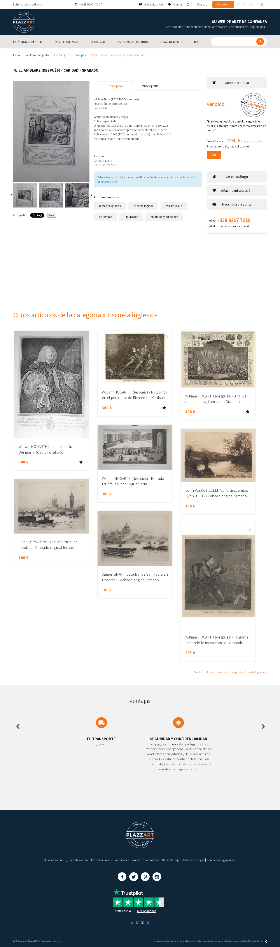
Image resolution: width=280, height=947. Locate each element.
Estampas (79, 55)
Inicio (16, 55)
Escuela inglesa (143, 206)
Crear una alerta (237, 82)
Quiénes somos (53, 860)
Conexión (223, 4)
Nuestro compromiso (145, 860)
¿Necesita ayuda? (77, 860)
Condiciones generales (221, 860)
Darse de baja (170, 860)
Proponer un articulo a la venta (110, 860)
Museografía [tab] (150, 86)
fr (238, 4)
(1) (133, 922)
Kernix (260, 941)
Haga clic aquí (163, 177)
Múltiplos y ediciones (164, 217)
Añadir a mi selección (236, 190)
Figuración (131, 217)
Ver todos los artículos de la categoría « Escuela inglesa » (230, 672)
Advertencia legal (193, 860)
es (262, 4)
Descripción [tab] (115, 86)
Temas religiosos (110, 206)
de (251, 4)
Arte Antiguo (60, 55)
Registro (202, 4)
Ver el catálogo (237, 176)
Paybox (251, 941)
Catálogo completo (36, 55)
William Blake (173, 206)
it (257, 4)
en (244, 4)
